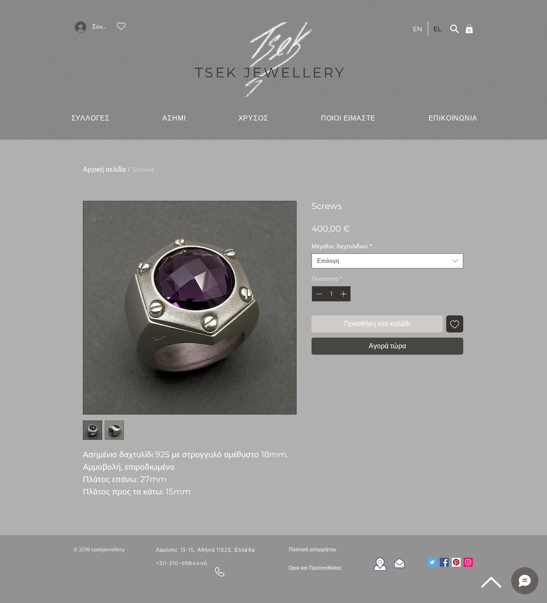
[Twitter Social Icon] (432, 562)
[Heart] (121, 26)
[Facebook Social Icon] (444, 562)
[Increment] (344, 293)
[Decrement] (318, 293)
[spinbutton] (331, 293)
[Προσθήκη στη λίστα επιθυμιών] (454, 323)
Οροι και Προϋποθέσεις (315, 568)
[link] (469, 28)
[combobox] (387, 260)
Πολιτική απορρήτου (312, 549)
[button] (91, 117)
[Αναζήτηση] (454, 28)
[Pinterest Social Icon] (456, 562)
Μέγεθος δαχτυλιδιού (342, 246)
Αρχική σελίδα (104, 170)
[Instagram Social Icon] (468, 562)
